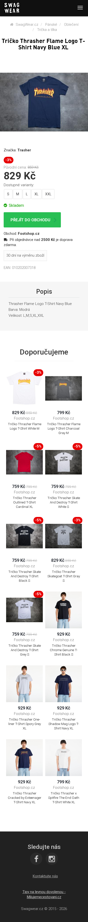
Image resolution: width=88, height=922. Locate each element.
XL (36, 194)
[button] (45, 876)
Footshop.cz (29, 233)
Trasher (24, 150)
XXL (48, 194)
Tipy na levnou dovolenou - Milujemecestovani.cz (44, 894)
